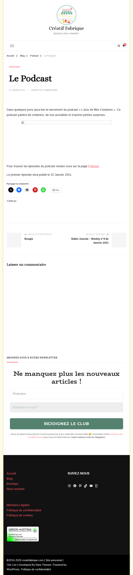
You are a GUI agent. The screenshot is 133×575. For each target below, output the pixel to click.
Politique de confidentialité (24, 510)
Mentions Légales (18, 505)
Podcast (14, 67)
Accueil (11, 473)
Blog (9, 478)
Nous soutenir (16, 489)
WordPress (13, 569)
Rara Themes (43, 564)
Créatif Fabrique (66, 28)
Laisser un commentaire (44, 90)
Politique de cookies (20, 515)
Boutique (12, 483)
